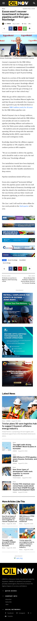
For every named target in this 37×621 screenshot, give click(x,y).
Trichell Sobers (17, 477)
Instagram (22, 613)
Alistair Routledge (12, 260)
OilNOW (9, 23)
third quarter (24, 206)
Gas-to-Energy (6, 263)
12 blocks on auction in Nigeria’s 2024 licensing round (9, 279)
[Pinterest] (20, 28)
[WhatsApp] (25, 28)
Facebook (11, 613)
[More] (29, 28)
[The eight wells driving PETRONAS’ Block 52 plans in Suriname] (6, 446)
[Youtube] (5, 616)
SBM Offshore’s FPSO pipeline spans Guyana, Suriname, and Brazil (25, 459)
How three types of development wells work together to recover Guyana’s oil (22, 472)
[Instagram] (17, 613)
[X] (15, 28)
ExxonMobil (22, 260)
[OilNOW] (3, 24)
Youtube (10, 616)
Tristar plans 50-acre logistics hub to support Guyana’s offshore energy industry (19, 426)
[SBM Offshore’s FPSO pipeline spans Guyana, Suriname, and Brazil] (6, 458)
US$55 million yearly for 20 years (21, 107)
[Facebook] (11, 28)
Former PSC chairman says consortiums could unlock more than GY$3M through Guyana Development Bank (24, 487)
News (3, 8)
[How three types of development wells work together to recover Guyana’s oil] (6, 471)
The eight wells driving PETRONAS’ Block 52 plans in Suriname (24, 447)
